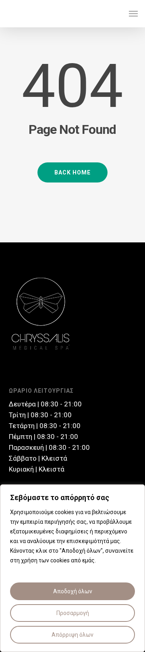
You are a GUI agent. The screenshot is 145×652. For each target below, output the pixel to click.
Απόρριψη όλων (72, 634)
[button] (133, 14)
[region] (72, 568)
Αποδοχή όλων (72, 591)
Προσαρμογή (72, 613)
